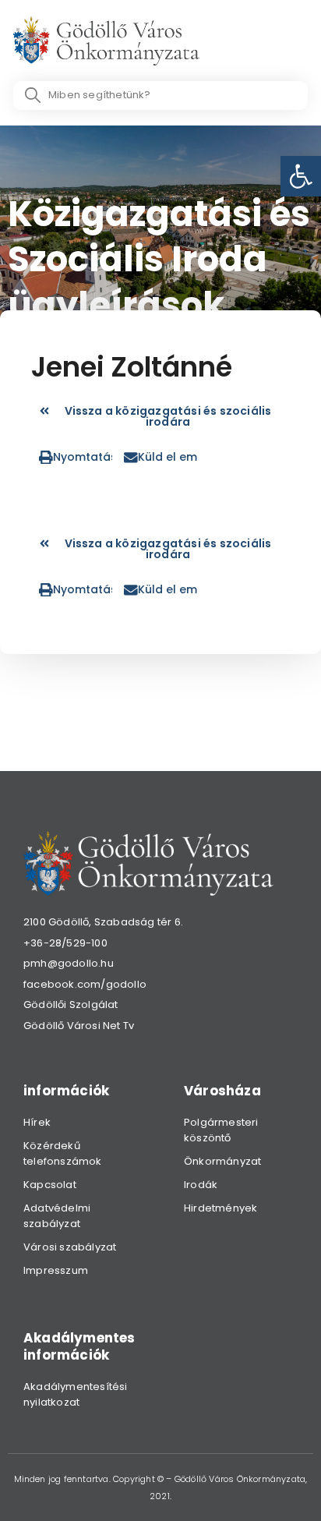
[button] (75, 457)
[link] (300, 176)
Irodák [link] (200, 1184)
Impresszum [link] (55, 1270)
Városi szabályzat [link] (69, 1247)
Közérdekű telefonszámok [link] (62, 1153)
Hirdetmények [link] (220, 1208)
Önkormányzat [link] (222, 1161)
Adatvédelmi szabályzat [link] (56, 1216)
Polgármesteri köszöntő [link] (221, 1130)
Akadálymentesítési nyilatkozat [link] (75, 1394)
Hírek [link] (37, 1122)
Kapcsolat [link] (49, 1184)
